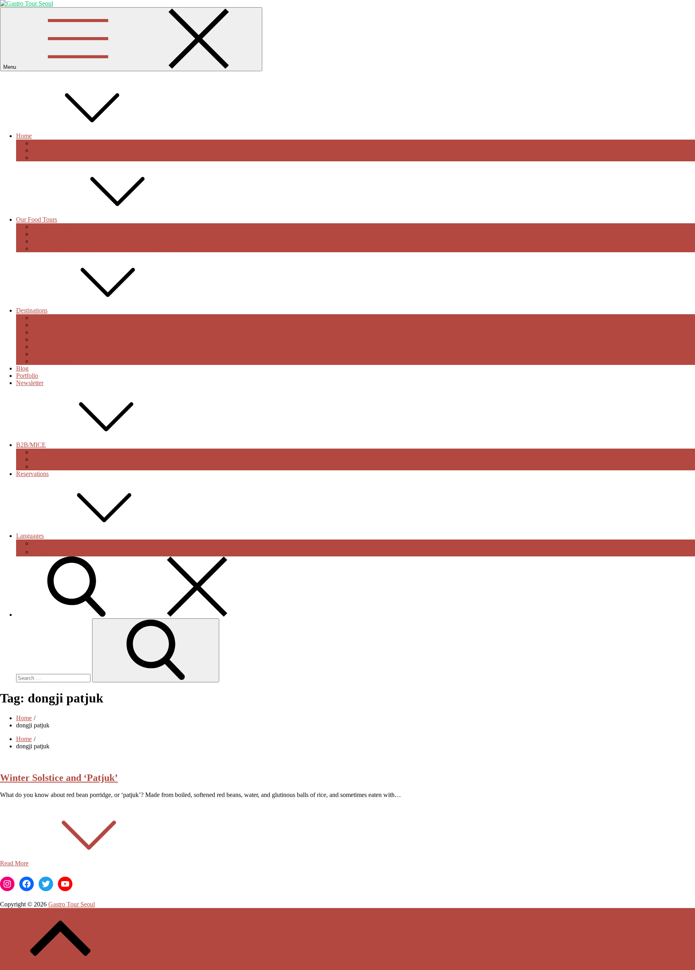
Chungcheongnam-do (59, 339)
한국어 (41, 543)
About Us (44, 143)
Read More (14, 863)
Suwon (41, 332)
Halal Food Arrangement (63, 466)
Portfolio (27, 375)
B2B (38, 459)
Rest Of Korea (50, 361)
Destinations (31, 310)
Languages (30, 535)
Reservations (32, 473)
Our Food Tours (36, 219)
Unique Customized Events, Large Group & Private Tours (106, 248)
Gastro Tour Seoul (71, 904)
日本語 (41, 551)
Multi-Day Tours (53, 241)
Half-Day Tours (52, 226)
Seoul (39, 317)
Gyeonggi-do (49, 346)
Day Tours (45, 234)
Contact (42, 150)
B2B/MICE (31, 444)
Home (24, 135)
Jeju (37, 353)
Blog (22, 368)
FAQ (38, 157)
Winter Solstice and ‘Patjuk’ (59, 777)
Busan (40, 324)
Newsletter (29, 382)
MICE (40, 452)
